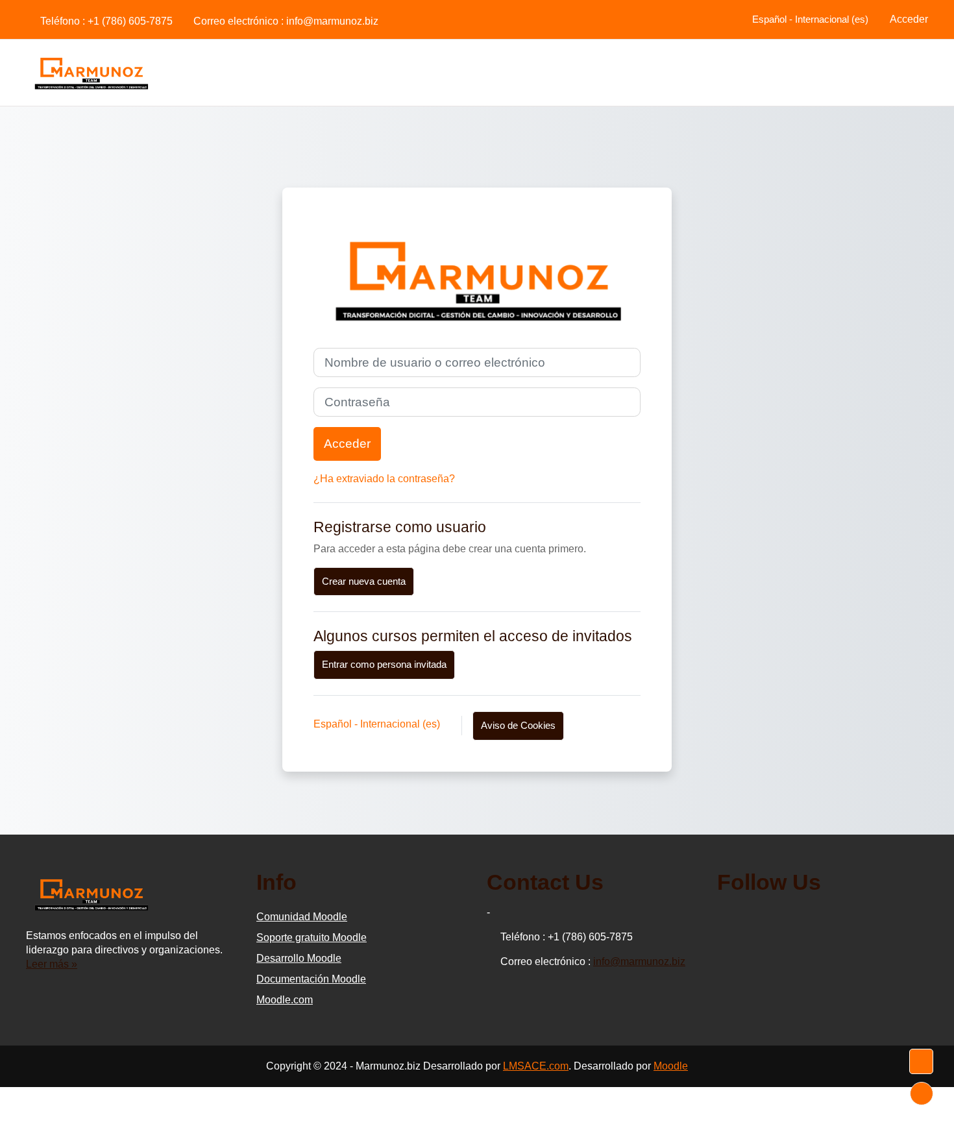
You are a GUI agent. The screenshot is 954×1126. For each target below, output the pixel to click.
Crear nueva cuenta (364, 581)
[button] (808, 19)
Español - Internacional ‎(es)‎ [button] (378, 723)
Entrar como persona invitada (384, 664)
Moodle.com (284, 999)
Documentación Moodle (311, 979)
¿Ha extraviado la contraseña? (384, 478)
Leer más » (51, 964)
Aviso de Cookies (518, 725)
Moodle (671, 1065)
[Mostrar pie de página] (921, 1093)
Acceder (909, 19)
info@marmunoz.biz (332, 21)
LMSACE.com (536, 1065)
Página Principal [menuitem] (879, 71)
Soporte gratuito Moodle (311, 937)
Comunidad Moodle (301, 916)
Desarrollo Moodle (298, 958)
